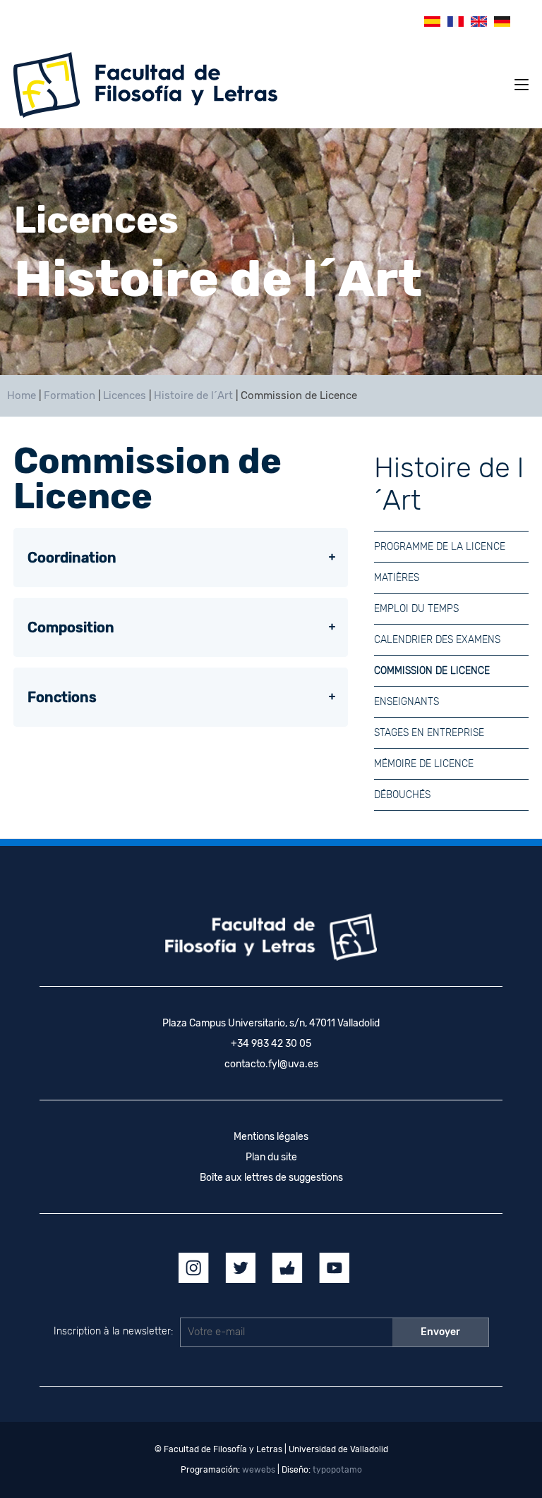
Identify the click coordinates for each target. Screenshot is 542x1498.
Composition (71, 627)
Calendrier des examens (437, 640)
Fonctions (62, 697)
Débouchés (402, 795)
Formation (69, 395)
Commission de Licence (432, 671)
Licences (124, 395)
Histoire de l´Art (193, 395)
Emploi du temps (416, 609)
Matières (396, 578)
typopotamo (337, 1470)
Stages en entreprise (429, 733)
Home (21, 395)
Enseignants (406, 702)
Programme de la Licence (439, 547)
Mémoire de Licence (424, 764)
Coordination (72, 557)
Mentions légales (271, 1137)
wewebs (258, 1470)
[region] (271, 251)
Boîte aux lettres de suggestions (271, 1178)
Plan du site (271, 1157)
